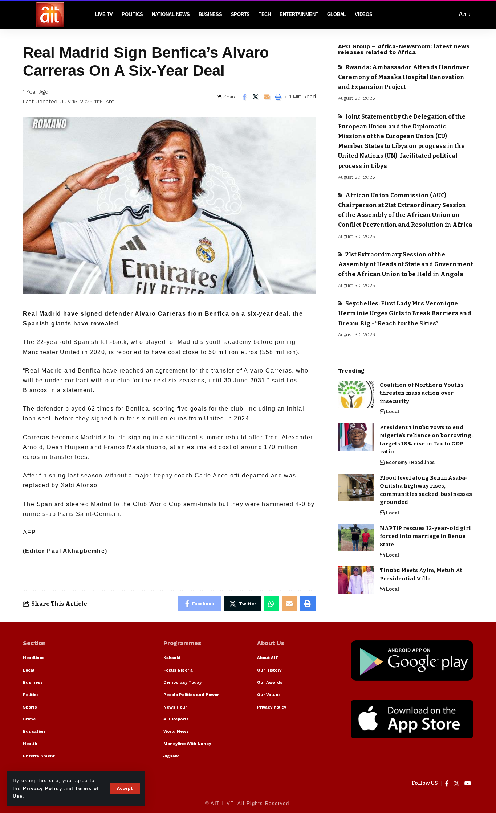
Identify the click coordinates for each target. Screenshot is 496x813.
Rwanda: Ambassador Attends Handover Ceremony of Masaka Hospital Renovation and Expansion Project (403, 77)
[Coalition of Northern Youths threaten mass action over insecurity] (356, 394)
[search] (449, 14)
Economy (396, 462)
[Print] (278, 97)
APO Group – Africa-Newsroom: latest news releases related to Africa (403, 49)
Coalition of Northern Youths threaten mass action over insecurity (422, 393)
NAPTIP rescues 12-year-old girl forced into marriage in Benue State (425, 536)
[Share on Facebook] (244, 97)
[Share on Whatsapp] (271, 603)
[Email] (267, 97)
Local (392, 412)
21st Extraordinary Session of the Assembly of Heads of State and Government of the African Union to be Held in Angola (405, 264)
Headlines (423, 462)
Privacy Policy (42, 788)
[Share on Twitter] (256, 97)
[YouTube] (468, 783)
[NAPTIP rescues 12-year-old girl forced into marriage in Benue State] (356, 537)
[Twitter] (457, 783)
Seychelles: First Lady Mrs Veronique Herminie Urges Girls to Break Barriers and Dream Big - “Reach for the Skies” (404, 313)
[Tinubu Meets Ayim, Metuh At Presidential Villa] (356, 580)
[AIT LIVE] (50, 14)
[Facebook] (447, 783)
